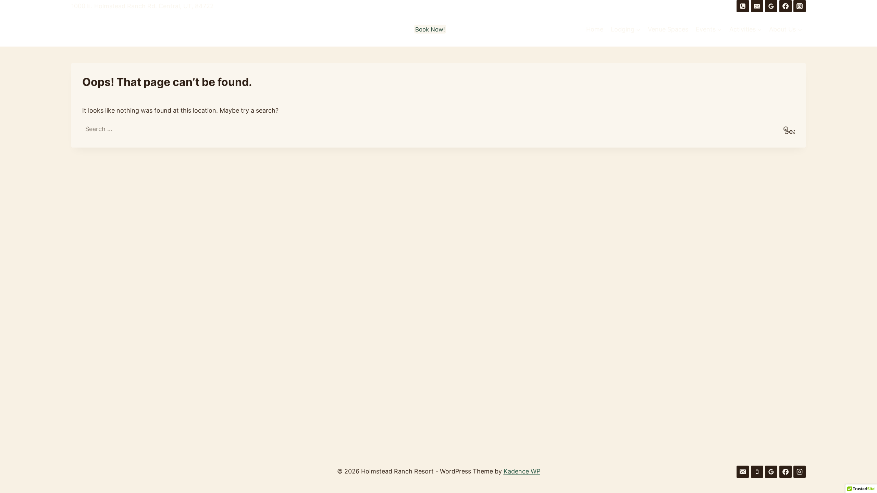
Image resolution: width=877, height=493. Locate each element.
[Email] (757, 6)
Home (594, 29)
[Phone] (743, 6)
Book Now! (430, 29)
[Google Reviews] (771, 6)
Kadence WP (522, 471)
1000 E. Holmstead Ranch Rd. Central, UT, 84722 (142, 6)
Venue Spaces (668, 29)
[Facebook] (785, 6)
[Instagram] (799, 6)
